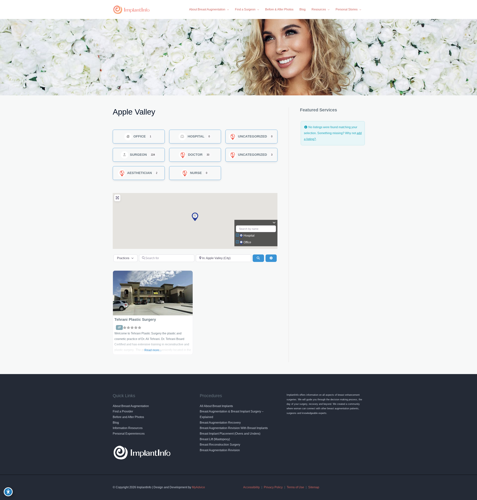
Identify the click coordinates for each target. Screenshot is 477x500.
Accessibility (251, 487)
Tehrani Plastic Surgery (135, 319)
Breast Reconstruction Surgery (220, 444)
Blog (116, 422)
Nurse (195, 173)
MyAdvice (198, 487)
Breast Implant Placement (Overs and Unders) (230, 433)
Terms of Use (295, 487)
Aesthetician (139, 173)
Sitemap (313, 487)
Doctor (195, 154)
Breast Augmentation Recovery (220, 422)
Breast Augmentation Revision (220, 450)
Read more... (152, 350)
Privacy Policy (273, 487)
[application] (227, 9)
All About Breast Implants (216, 406)
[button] (195, 217)
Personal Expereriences (129, 433)
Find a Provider (123, 411)
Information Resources (128, 428)
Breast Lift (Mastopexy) (215, 439)
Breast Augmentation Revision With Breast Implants (234, 428)
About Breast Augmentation (131, 406)
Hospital (195, 136)
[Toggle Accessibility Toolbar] (8, 491)
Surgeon (138, 154)
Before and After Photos (128, 417)
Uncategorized (252, 136)
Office (139, 136)
